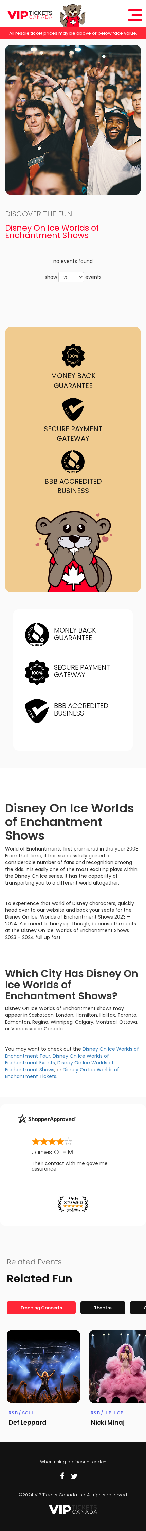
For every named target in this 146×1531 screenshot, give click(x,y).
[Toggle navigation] (135, 15)
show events (73, 277)
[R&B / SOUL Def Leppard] (43, 1366)
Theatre (103, 1308)
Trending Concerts (41, 1308)
